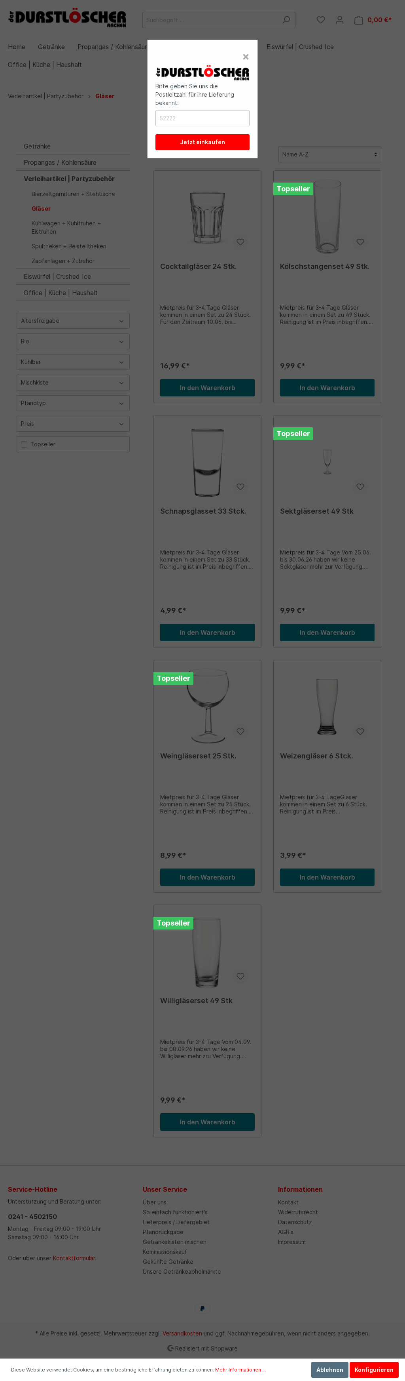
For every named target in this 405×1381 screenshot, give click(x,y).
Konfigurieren (374, 1369)
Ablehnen (329, 1369)
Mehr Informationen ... (240, 1370)
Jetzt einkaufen (202, 142)
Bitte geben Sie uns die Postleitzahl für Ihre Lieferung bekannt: (194, 94)
